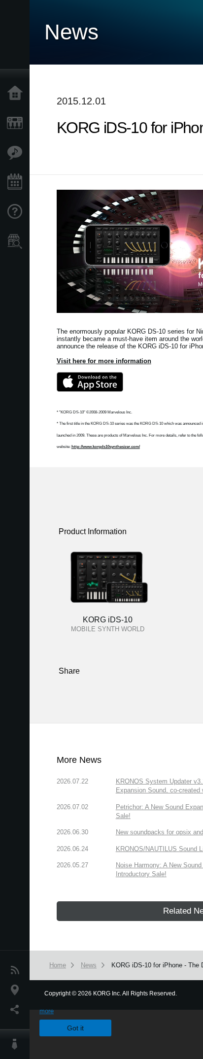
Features (17, 153)
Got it (75, 1028)
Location (17, 990)
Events (17, 182)
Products (17, 123)
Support (17, 212)
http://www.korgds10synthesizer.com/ (105, 446)
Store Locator (17, 241)
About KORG (17, 1044)
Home (17, 93)
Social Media (17, 1010)
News (17, 970)
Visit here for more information (104, 361)
